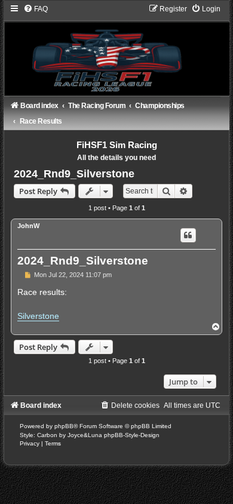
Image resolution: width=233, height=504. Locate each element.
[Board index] (116, 50)
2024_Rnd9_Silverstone (74, 174)
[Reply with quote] (188, 235)
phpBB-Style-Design (132, 435)
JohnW (28, 225)
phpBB (63, 426)
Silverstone (38, 316)
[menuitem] (35, 9)
